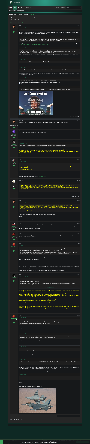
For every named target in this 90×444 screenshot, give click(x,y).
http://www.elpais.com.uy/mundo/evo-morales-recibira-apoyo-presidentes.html (33, 44)
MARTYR (12, 19)
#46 (79, 243)
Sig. (22, 22)
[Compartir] (77, 25)
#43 (79, 200)
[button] (23, 7)
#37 (79, 25)
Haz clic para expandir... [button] (49, 287)
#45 (79, 233)
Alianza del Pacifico (42, 176)
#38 (79, 120)
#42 (79, 180)
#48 (79, 315)
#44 (79, 223)
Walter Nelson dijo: (23, 276)
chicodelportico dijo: (23, 143)
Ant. (11, 22)
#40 (79, 141)
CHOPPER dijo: (22, 27)
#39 (79, 130)
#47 (79, 274)
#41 (79, 159)
